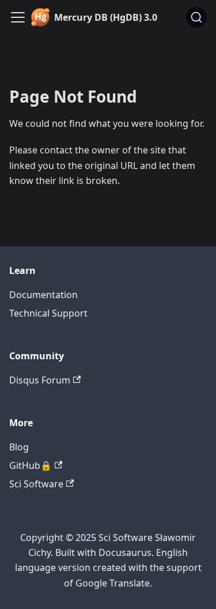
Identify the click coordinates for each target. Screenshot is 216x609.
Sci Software (36, 484)
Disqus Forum (39, 380)
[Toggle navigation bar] (17, 17)
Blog (19, 447)
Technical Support (48, 313)
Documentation (43, 294)
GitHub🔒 (30, 465)
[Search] (196, 17)
